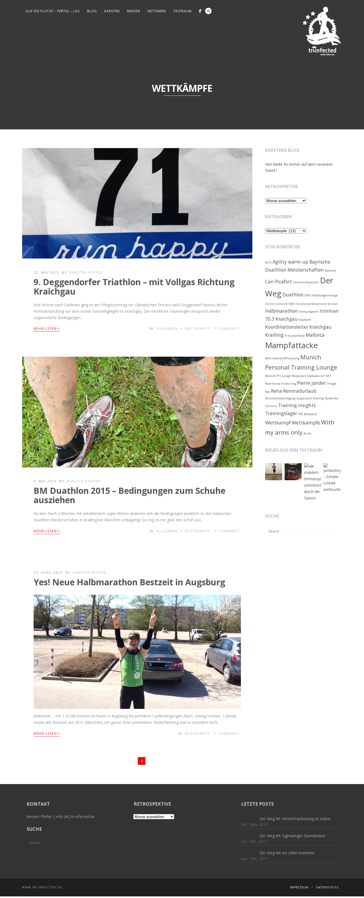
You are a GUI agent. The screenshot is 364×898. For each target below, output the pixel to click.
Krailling (274, 335)
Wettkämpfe (197, 328)
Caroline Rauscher (306, 282)
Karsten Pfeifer (86, 272)
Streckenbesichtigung (280, 398)
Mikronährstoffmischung (282, 358)
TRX (300, 414)
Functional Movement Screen (317, 304)
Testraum (182, 11)
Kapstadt (305, 319)
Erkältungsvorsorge (325, 295)
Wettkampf (278, 422)
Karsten (112, 11)
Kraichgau (320, 327)
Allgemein (167, 328)
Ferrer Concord (276, 304)
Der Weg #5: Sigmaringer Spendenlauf (292, 835)
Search (208, 11)
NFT (328, 376)
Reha (276, 391)
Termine (271, 406)
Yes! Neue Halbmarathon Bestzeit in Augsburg (129, 582)
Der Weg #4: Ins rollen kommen (287, 852)
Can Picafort (278, 281)
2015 (268, 262)
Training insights (297, 405)
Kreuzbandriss (295, 335)
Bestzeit (330, 270)
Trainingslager (281, 413)
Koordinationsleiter (286, 327)
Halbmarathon (281, 311)
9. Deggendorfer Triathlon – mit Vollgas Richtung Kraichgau (134, 286)
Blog (92, 11)
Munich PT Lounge (278, 376)
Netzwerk (157, 11)
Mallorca (315, 335)
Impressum (299, 887)
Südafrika (331, 398)
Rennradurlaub (299, 391)
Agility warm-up (290, 262)
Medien (133, 11)
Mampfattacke (291, 345)
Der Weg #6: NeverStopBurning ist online (295, 818)
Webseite (310, 414)
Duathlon (293, 294)
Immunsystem (309, 311)
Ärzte (307, 433)
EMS (307, 295)
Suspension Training (310, 398)
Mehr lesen (47, 328)
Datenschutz (327, 887)
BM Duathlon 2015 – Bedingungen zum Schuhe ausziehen (129, 495)
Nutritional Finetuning (280, 384)
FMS (291, 304)
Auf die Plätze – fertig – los (53, 11)
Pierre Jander (311, 383)
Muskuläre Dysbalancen (308, 376)
